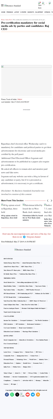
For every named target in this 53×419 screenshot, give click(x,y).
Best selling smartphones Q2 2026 (27, 282)
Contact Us (16, 380)
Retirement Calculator (34, 324)
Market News (29, 352)
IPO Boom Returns (9, 293)
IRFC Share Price (26, 266)
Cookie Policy (44, 373)
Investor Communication (20, 377)
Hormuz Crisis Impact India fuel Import (33, 308)
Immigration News (22, 356)
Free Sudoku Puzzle (42, 340)
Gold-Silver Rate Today (26, 286)
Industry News (43, 359)
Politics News (17, 367)
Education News (8, 363)
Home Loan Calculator (26, 328)
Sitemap (38, 380)
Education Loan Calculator (12, 331)
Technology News (22, 359)
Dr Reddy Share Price (10, 274)
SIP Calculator (20, 324)
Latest (16, 12)
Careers (6, 384)
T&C (24, 373)
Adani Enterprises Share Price (31, 263)
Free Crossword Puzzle (10, 344)
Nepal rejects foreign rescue (12, 312)
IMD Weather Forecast (33, 290)
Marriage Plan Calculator (30, 331)
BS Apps (13, 384)
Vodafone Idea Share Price (27, 274)
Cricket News (34, 356)
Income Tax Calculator (10, 320)
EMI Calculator (8, 324)
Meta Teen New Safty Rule (29, 304)
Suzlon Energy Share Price (12, 263)
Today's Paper (8, 373)
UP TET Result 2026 (10, 297)
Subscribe (46, 380)
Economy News (37, 363)
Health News (27, 363)
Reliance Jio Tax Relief (42, 293)
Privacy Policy (32, 373)
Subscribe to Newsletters (26, 340)
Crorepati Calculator (26, 320)
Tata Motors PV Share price (12, 270)
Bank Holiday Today (10, 286)
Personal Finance (9, 359)
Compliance (7, 380)
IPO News (39, 352)
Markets (30, 12)
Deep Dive (21, 290)
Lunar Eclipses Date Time (11, 304)
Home (3, 12)
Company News (18, 352)
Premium (10, 12)
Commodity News (9, 356)
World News (32, 359)
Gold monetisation (23, 297)
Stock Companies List (10, 340)
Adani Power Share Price (11, 266)
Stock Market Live (9, 282)
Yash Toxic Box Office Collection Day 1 (15, 301)
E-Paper (23, 12)
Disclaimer (7, 377)
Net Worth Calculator (41, 320)
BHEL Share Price (28, 270)
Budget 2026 (27, 367)
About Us (17, 373)
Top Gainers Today (9, 290)
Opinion (47, 12)
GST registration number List (39, 377)
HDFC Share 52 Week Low (38, 301)
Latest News (7, 352)
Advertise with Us (28, 380)
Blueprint (39, 12)
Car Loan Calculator (10, 328)
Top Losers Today (40, 286)
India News (9, 20)
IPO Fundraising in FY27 (25, 293)
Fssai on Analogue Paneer (11, 308)
